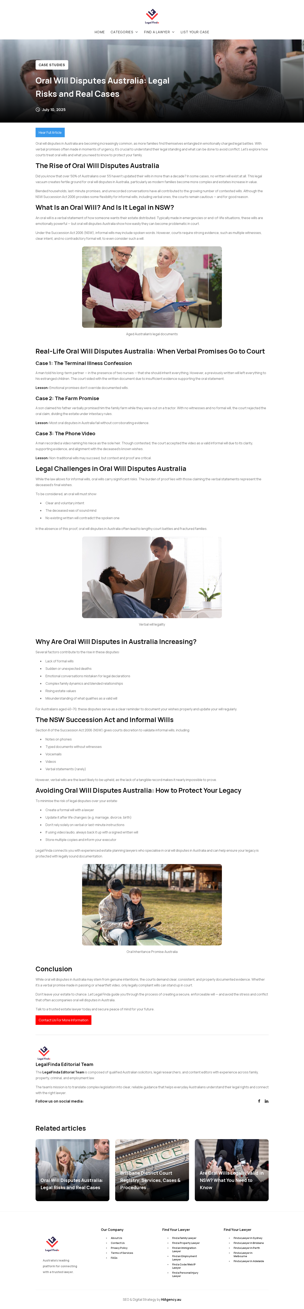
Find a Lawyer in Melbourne (243, 1254)
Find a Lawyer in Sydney (248, 1238)
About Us (116, 1238)
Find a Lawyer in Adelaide (249, 1261)
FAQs (114, 1258)
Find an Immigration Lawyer (184, 1249)
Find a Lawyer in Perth (247, 1248)
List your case (195, 32)
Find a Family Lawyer (184, 1238)
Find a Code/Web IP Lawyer (184, 1266)
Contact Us (118, 1243)
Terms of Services (122, 1253)
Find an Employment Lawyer (184, 1257)
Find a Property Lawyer (186, 1243)
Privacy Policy (119, 1248)
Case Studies (52, 65)
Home (100, 32)
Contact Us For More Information (63, 1020)
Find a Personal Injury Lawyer (185, 1274)
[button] (124, 32)
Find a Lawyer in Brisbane (249, 1243)
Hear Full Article (50, 132)
